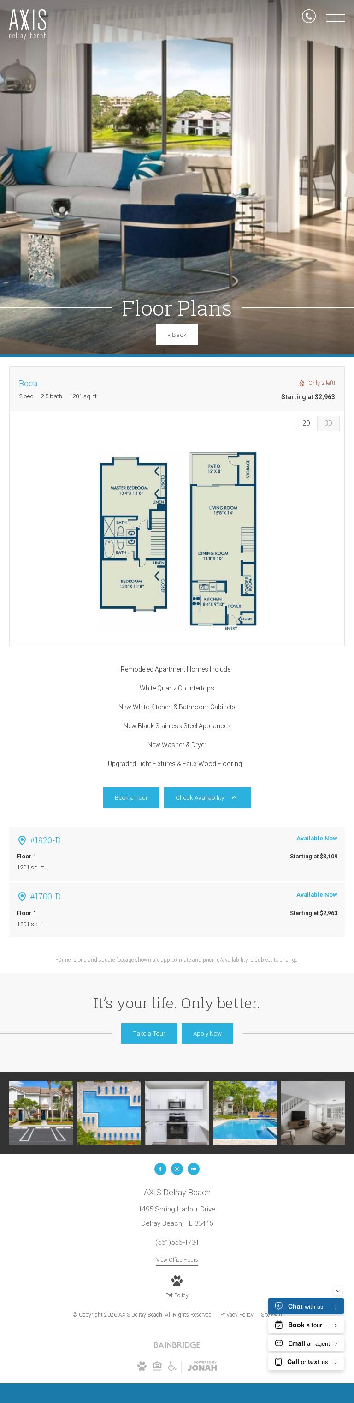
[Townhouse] (41, 1113)
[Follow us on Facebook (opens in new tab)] (160, 1169)
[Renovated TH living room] (313, 1113)
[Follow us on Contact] (194, 1169)
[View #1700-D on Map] (22, 896)
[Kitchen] (177, 1113)
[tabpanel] (177, 541)
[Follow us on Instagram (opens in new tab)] (177, 1169)
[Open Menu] (335, 18)
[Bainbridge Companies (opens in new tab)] (177, 1346)
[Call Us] (309, 18)
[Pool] (109, 1113)
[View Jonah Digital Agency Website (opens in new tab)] (202, 1367)
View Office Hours (177, 1260)
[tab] (328, 423)
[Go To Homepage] (27, 24)
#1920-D (45, 839)
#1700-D (45, 896)
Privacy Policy (237, 1315)
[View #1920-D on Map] (22, 840)
